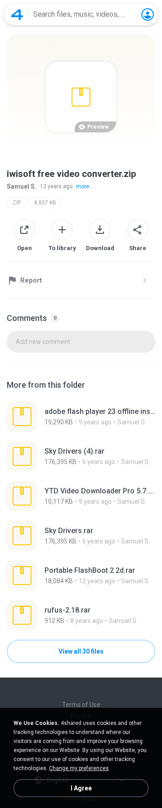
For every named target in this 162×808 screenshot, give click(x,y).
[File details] (81, 416)
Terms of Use (81, 704)
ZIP (17, 203)
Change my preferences (79, 768)
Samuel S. (21, 186)
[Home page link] (17, 14)
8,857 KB (45, 203)
